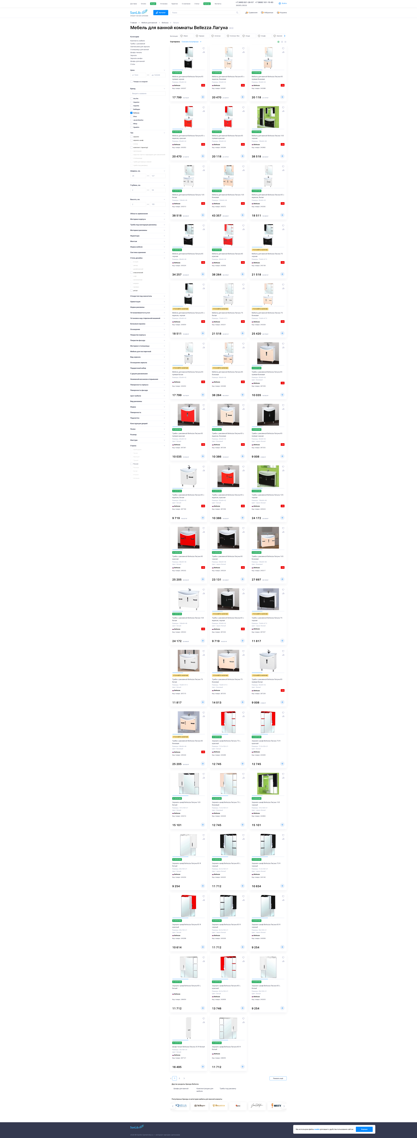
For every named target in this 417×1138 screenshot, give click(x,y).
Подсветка (134, 418)
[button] (284, 36)
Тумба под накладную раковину (143, 225)
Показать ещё (278, 1078)
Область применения (139, 214)
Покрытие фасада (137, 340)
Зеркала (133, 55)
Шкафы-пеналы (136, 52)
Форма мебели (136, 247)
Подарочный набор (138, 368)
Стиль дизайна (136, 258)
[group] (180, 1106)
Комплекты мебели (137, 41)
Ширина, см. (135, 171)
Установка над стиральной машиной (145, 318)
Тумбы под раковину (228, 1088)
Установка (163, 4)
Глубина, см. (135, 185)
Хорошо (364, 1129)
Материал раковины (138, 230)
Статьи (196, 4)
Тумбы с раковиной (137, 44)
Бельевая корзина (137, 324)
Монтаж (133, 241)
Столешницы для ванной (139, 49)
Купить (203, 97)
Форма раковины (137, 307)
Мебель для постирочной (140, 351)
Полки (132, 429)
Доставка (133, 4)
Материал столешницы (139, 346)
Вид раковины (136, 401)
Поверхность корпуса (139, 385)
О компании (186, 4)
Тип (131, 133)
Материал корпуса (138, 219)
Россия (135, 464)
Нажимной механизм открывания (144, 379)
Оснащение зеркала (138, 363)
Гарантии (174, 4)
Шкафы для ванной (137, 61)
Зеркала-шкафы (136, 58)
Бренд (132, 89)
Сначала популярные (190, 42)
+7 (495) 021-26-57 (245, 2)
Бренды (207, 4)
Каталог (162, 13)
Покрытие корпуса (138, 335)
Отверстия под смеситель (141, 296)
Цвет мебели (135, 396)
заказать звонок (241, 5)
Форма (133, 407)
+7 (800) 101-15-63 (264, 2)
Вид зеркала (135, 357)
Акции (153, 4)
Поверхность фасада (139, 390)
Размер (133, 435)
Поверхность (135, 412)
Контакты (218, 4)
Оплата (143, 4)
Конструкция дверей (138, 423)
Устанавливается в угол (140, 313)
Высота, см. (135, 199)
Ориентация (135, 302)
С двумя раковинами (139, 374)
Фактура (133, 440)
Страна (133, 446)
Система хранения (138, 252)
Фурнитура (134, 236)
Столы (132, 64)
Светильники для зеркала (140, 46)
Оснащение (135, 329)
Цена (132, 70)
